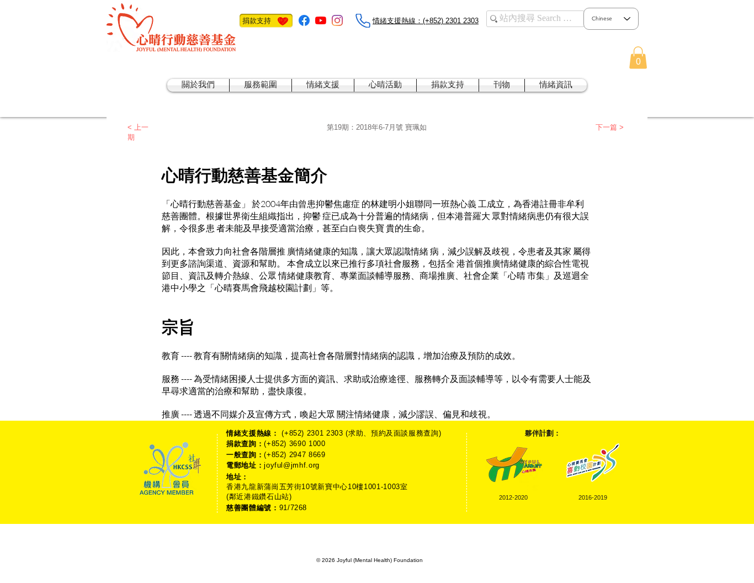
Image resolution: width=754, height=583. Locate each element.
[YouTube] (320, 20)
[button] (638, 57)
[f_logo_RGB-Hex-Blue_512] (304, 20)
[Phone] (362, 21)
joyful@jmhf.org (292, 465)
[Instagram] (337, 20)
